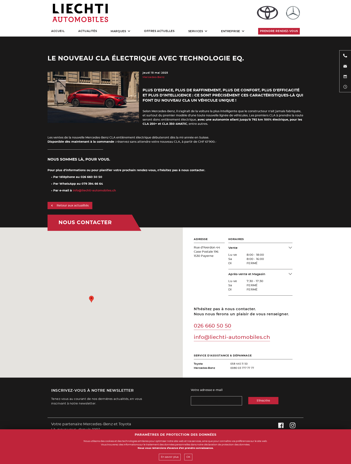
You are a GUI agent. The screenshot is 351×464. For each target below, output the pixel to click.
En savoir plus (170, 457)
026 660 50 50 (212, 326)
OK (188, 457)
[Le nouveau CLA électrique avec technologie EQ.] (93, 122)
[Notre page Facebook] (280, 426)
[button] (91, 299)
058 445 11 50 (239, 364)
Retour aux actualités (73, 205)
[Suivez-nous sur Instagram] (292, 426)
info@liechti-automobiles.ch (94, 190)
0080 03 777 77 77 (242, 368)
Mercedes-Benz (154, 77)
